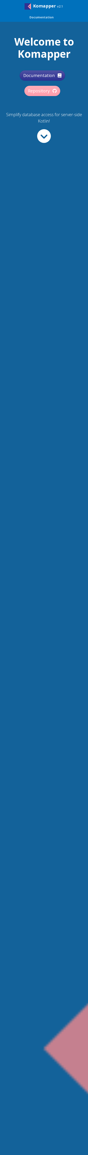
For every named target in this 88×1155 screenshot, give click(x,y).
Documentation (39, 75)
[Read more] (44, 136)
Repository (39, 91)
